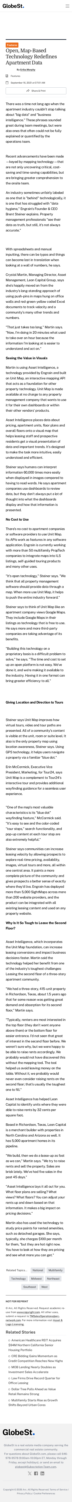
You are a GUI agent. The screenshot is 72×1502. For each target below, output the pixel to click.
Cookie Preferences (44, 1493)
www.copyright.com (28, 1312)
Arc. (25, 1489)
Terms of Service (58, 1489)
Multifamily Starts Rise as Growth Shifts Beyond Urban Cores (33, 1402)
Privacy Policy (24, 1493)
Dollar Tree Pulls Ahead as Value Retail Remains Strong (32, 1391)
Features (12, 45)
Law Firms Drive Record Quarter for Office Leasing (34, 1380)
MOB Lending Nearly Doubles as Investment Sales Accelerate (32, 1369)
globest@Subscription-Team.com (35, 1466)
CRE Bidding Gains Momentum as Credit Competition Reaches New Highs (35, 1358)
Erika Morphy (27, 69)
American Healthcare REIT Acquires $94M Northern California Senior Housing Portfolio (34, 1345)
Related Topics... (16, 1270)
